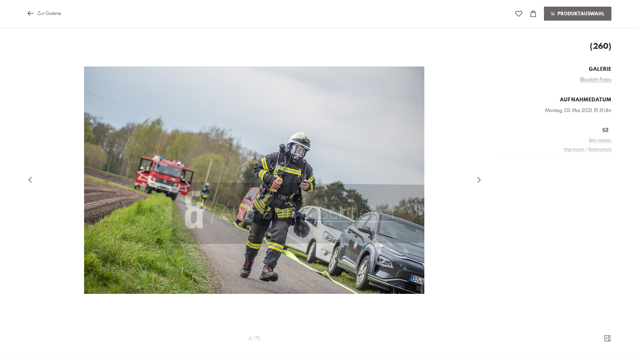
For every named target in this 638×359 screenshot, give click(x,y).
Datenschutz (599, 150)
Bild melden (600, 141)
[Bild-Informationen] (607, 338)
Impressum (574, 150)
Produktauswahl (580, 14)
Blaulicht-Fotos (595, 79)
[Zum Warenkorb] (533, 13)
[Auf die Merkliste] (519, 13)
